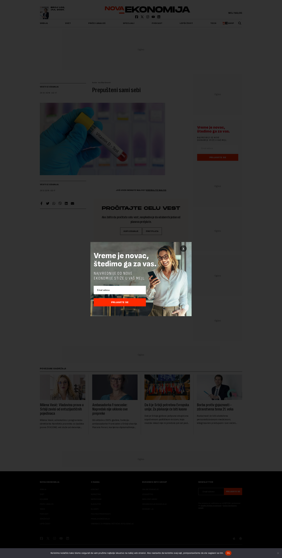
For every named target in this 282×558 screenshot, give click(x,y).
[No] (278, 553)
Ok (228, 553)
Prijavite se (120, 302)
